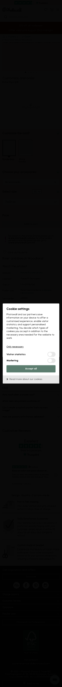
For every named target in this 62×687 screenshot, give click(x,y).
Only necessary (15, 346)
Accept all (31, 368)
